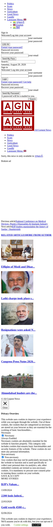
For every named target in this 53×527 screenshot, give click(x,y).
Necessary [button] (6, 432)
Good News (12, 14)
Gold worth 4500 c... (13, 507)
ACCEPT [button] (36, 525)
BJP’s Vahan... (10, 484)
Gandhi (10, 17)
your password (35, 41)
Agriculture (12, 11)
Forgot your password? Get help (16, 82)
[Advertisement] (26, 189)
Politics (10, 3)
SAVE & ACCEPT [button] (10, 476)
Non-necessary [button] (8, 454)
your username (35, 38)
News (10, 9)
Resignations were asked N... (18, 329)
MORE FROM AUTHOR (38, 235)
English (19, 25)
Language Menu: (15, 19)
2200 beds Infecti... (12, 495)
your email (33, 55)
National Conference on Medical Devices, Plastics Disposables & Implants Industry (24, 222)
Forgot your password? (12, 47)
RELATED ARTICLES (13, 235)
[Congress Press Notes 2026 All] (17, 355)
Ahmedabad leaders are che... (19, 393)
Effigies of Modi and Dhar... (18, 266)
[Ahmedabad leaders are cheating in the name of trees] (17, 387)
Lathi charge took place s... (17, 298)
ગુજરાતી (20, 22)
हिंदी (18, 27)
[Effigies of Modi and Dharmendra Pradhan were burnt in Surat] (17, 261)
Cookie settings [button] (21, 525)
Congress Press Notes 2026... (18, 361)
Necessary (9, 435)
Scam (9, 6)
